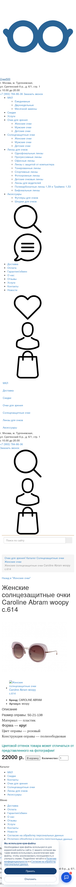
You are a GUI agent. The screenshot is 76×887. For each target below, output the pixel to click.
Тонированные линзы (28, 168)
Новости (12, 290)
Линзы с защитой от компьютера (34, 164)
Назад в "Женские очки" (16, 578)
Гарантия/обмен (17, 271)
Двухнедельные (24, 105)
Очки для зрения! (15, 558)
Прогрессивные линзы (28, 157)
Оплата (11, 267)
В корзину (33, 758)
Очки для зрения (17, 120)
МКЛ (10, 97)
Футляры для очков (26, 197)
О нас (10, 275)
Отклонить (30, 879)
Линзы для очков (17, 149)
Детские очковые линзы (29, 179)
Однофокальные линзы (29, 153)
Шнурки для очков (26, 201)
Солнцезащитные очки (21, 134)
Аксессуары (14, 194)
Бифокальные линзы (27, 190)
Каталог (39, 548)
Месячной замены (26, 108)
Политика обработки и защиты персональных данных (39, 839)
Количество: (50, 758)
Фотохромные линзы (27, 175)
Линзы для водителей (28, 183)
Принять (30, 871)
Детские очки (22, 131)
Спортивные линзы (26, 171)
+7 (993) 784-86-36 (11, 94)
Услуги (11, 116)
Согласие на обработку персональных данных (35, 835)
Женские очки (23, 123)
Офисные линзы (25, 160)
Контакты (12, 286)
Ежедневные (22, 101)
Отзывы (12, 279)
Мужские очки (23, 127)
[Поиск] (68, 540)
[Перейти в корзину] (27, 377)
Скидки (11, 112)
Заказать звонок (33, 94)
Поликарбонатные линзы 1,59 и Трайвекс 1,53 (43, 186)
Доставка (12, 264)
